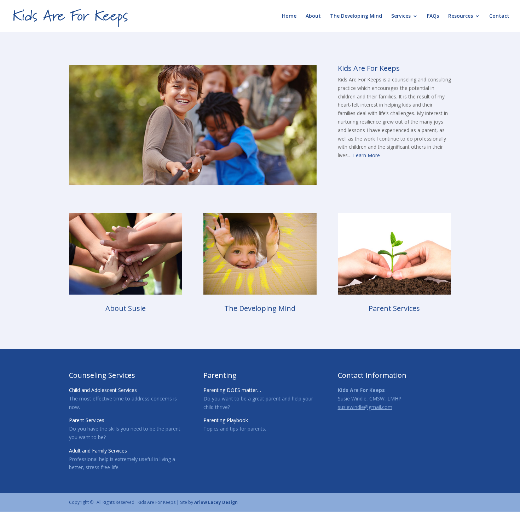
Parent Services (394, 308)
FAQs (433, 16)
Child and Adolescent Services (103, 390)
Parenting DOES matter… (232, 390)
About (313, 16)
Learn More (366, 155)
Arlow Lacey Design (216, 502)
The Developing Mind (356, 16)
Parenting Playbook (225, 420)
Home (289, 16)
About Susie (125, 308)
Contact (499, 16)
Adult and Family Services (98, 450)
